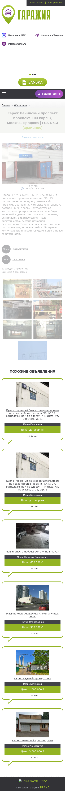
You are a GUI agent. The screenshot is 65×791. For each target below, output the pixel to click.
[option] (32, 36)
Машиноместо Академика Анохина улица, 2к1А (32, 615)
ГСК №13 (50, 123)
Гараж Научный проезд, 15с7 (32, 678)
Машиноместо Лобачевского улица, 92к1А (32, 551)
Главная (6, 105)
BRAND (44, 787)
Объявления (20, 105)
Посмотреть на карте (32, 137)
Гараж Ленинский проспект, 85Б (32, 740)
